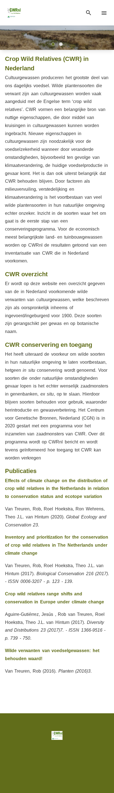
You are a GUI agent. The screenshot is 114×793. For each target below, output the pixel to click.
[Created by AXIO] (57, 771)
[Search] (88, 12)
